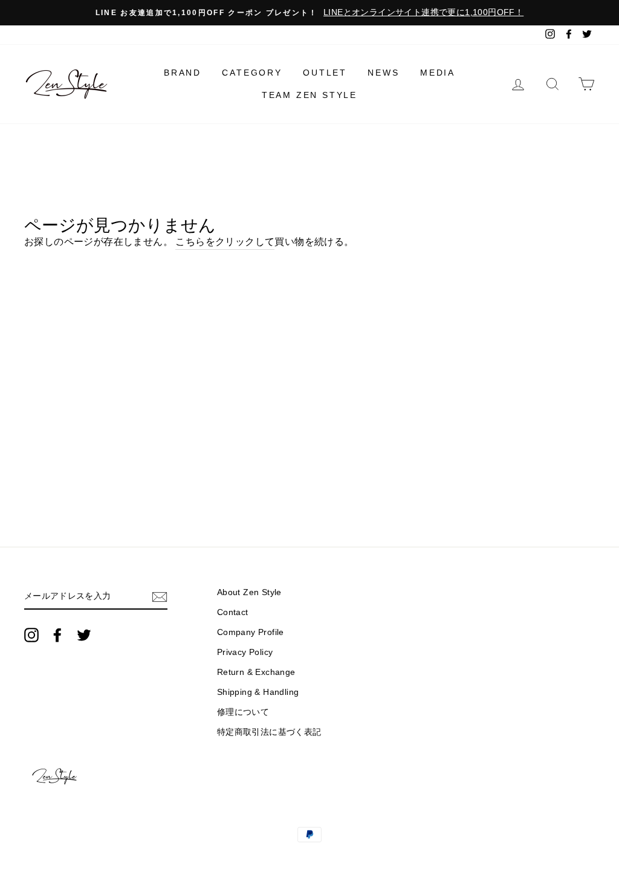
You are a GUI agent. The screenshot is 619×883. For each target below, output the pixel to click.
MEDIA (437, 72)
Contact (232, 612)
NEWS (383, 72)
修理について (243, 712)
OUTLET (325, 72)
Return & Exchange (256, 672)
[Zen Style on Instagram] (31, 635)
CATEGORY (252, 72)
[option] (309, 12)
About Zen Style (249, 592)
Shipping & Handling (258, 692)
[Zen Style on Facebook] (57, 635)
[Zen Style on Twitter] (84, 635)
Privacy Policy (245, 652)
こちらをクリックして (224, 241)
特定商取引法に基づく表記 (269, 732)
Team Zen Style (309, 95)
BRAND (182, 72)
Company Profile (250, 632)
